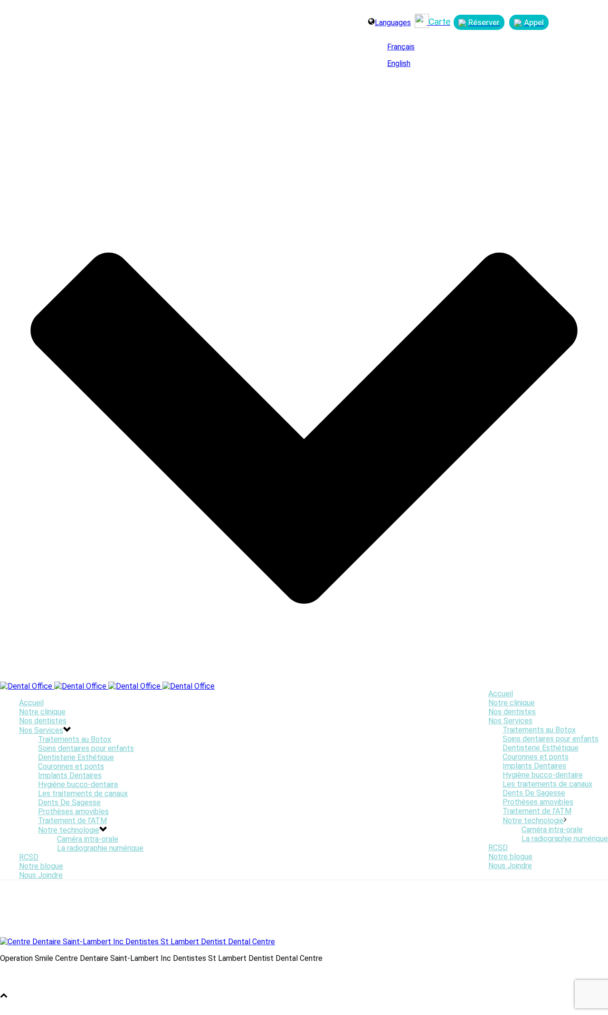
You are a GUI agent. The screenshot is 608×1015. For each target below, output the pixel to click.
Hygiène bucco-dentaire (543, 774)
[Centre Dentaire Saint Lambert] (107, 686)
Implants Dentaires (534, 765)
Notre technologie (533, 820)
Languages (393, 22)
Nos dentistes (512, 711)
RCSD (498, 847)
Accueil (500, 693)
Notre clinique (511, 702)
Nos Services (510, 720)
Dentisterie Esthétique (541, 747)
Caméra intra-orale (552, 829)
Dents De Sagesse (534, 792)
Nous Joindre (510, 865)
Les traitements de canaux (547, 783)
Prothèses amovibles (538, 801)
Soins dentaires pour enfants (550, 738)
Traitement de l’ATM (537, 811)
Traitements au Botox (539, 729)
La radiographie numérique (565, 838)
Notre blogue (510, 856)
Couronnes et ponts (536, 756)
